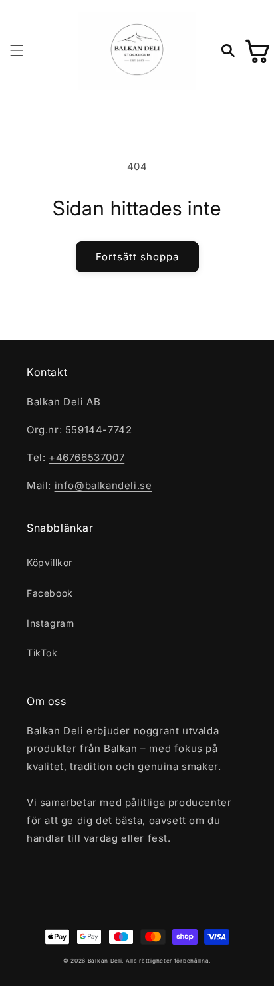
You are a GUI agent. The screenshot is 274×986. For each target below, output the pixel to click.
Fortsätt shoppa (137, 256)
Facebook (50, 593)
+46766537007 (86, 457)
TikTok (42, 652)
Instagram (50, 623)
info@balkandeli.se (103, 485)
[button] (16, 50)
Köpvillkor (49, 562)
